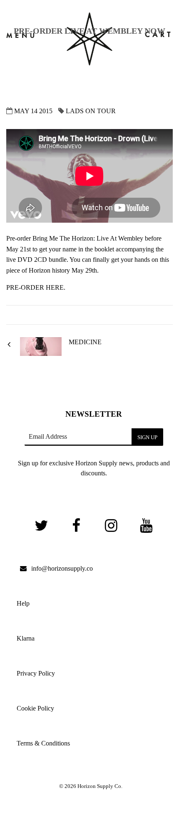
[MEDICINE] (41, 353)
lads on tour (90, 110)
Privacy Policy (36, 673)
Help (23, 603)
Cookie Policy (35, 708)
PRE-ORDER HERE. (35, 287)
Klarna (26, 638)
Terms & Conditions (43, 743)
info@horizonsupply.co (62, 568)
